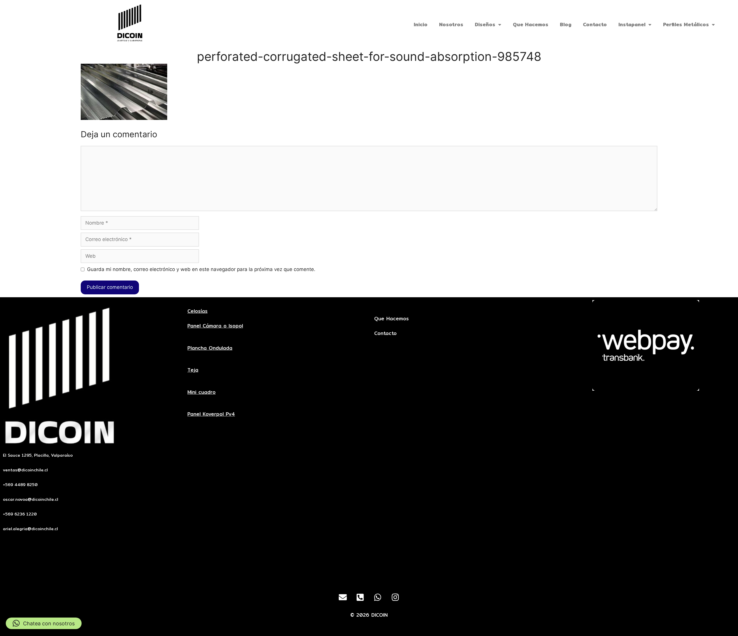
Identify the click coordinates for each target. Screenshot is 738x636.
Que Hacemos (530, 24)
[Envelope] (343, 597)
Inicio (421, 24)
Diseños (485, 24)
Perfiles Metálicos (686, 24)
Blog (565, 24)
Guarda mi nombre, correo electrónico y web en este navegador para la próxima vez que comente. (201, 269)
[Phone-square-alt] (360, 597)
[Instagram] (395, 597)
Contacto (595, 24)
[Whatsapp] (378, 597)
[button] (44, 623)
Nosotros (451, 24)
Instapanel (631, 24)
